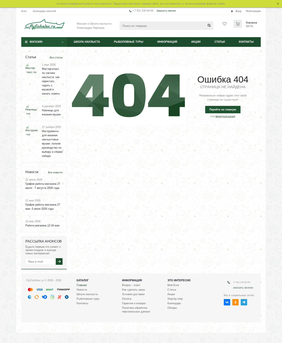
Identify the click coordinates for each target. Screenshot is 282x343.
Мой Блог (173, 285)
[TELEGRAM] (244, 302)
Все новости (55, 172)
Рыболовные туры (128, 41)
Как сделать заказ (133, 289)
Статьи (219, 41)
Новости (82, 289)
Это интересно (179, 280)
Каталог (83, 280)
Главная (82, 285)
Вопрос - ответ (131, 285)
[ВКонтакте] (227, 302)
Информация (167, 41)
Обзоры (172, 307)
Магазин (36, 41)
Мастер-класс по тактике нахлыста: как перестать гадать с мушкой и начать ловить (51, 81)
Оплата (126, 298)
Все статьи (56, 57)
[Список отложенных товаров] (224, 25)
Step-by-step (175, 298)
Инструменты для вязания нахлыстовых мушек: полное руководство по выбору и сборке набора (52, 143)
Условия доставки (133, 294)
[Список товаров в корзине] (246, 26)
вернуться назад (225, 116)
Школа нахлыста (87, 41)
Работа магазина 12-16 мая (42, 225)
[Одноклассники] (235, 302)
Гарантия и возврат (134, 303)
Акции (195, 41)
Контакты (246, 41)
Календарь (174, 303)
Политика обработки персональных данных (136, 309)
